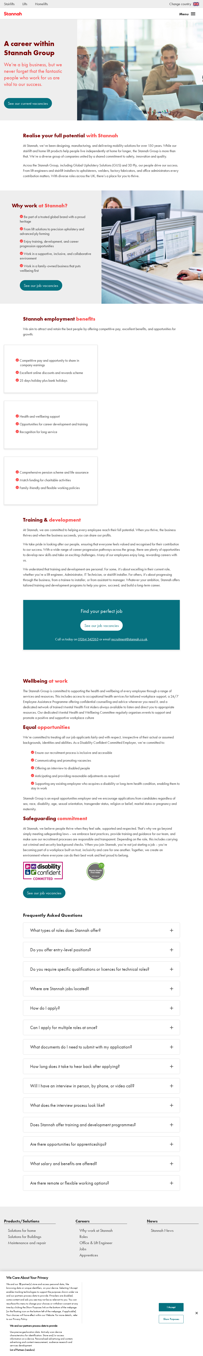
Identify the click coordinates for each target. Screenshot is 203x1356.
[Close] (196, 1313)
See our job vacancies (41, 285)
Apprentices (88, 1255)
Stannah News (162, 1230)
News (152, 1221)
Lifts (24, 4)
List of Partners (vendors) (22, 1349)
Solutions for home (22, 1230)
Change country (180, 4)
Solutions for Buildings (24, 1236)
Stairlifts (9, 4)
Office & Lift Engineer (95, 1242)
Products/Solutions (21, 1221)
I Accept (171, 1307)
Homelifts (41, 4)
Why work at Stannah (96, 1230)
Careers (83, 1221)
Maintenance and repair (27, 1242)
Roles (83, 1236)
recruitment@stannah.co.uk (129, 639)
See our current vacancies (28, 103)
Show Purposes (171, 1319)
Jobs (82, 1248)
